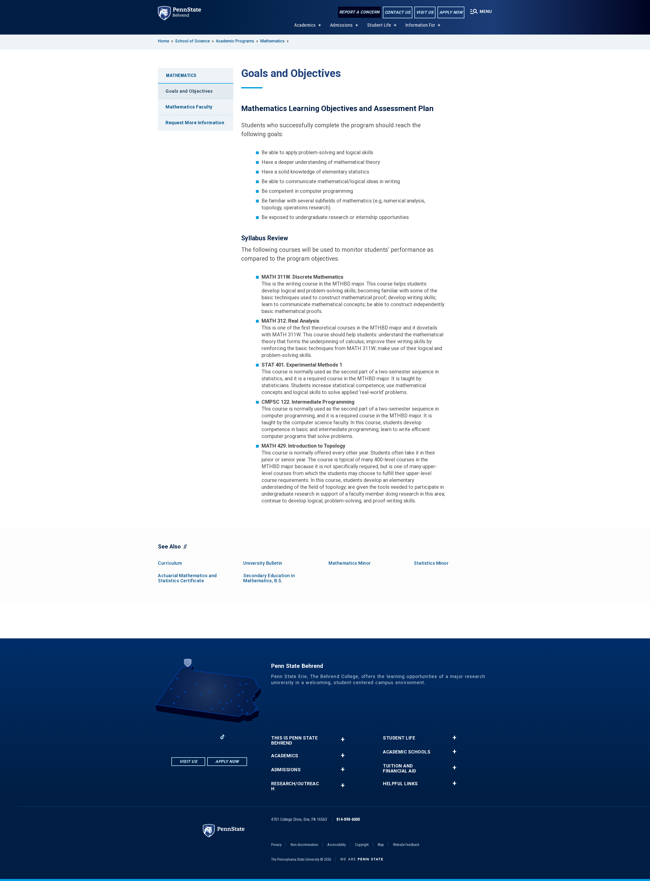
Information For (420, 25)
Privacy (276, 845)
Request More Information (195, 122)
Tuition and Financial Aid (399, 768)
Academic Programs (235, 41)
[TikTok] (222, 737)
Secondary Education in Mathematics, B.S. (269, 578)
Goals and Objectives (189, 91)
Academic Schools (406, 751)
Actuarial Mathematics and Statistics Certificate (187, 578)
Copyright (362, 845)
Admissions (341, 25)
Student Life (379, 25)
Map (381, 845)
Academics (305, 25)
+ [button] (343, 739)
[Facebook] (182, 737)
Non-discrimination (304, 845)
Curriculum (170, 563)
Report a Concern (359, 12)
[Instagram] (196, 737)
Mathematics (272, 41)
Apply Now (451, 12)
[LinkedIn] (209, 737)
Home (163, 41)
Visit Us (425, 12)
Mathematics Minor (350, 563)
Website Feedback (406, 845)
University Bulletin (262, 563)
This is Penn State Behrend (294, 740)
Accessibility (336, 845)
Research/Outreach (295, 786)
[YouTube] (235, 737)
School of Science (192, 41)
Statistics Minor (431, 563)
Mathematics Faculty (189, 106)
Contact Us (398, 12)
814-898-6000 (348, 819)
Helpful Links (400, 783)
